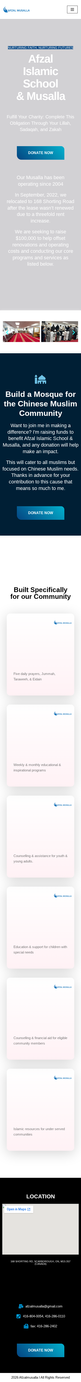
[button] (7, 332)
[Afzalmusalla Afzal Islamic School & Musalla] (16, 9)
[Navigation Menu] (72, 9)
